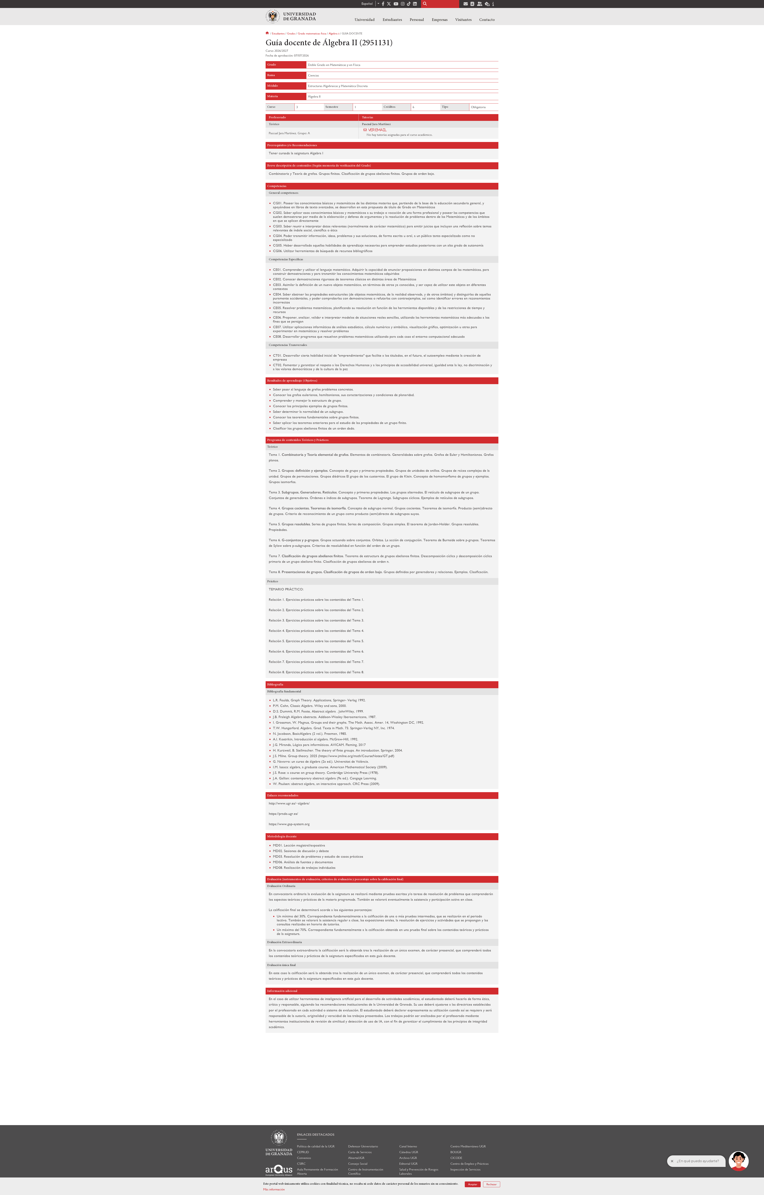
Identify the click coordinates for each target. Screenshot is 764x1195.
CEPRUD (303, 1152)
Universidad (365, 20)
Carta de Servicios (360, 1152)
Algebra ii (334, 33)
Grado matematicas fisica (312, 33)
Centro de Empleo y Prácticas (469, 1164)
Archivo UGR (408, 1158)
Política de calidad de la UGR (316, 1146)
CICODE (456, 1158)
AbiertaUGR (356, 1158)
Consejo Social (357, 1164)
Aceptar (472, 1184)
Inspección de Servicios (465, 1169)
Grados (291, 33)
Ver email (377, 129)
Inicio (268, 33)
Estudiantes (392, 20)
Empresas (439, 20)
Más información (274, 1189)
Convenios (304, 1158)
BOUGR (455, 1152)
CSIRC (301, 1164)
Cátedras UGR (408, 1152)
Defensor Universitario (363, 1146)
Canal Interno (408, 1146)
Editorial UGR (408, 1164)
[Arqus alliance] (279, 1170)
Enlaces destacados (315, 1134)
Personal (417, 20)
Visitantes (463, 20)
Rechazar (491, 1184)
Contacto (487, 20)
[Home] (291, 16)
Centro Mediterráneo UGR (468, 1146)
